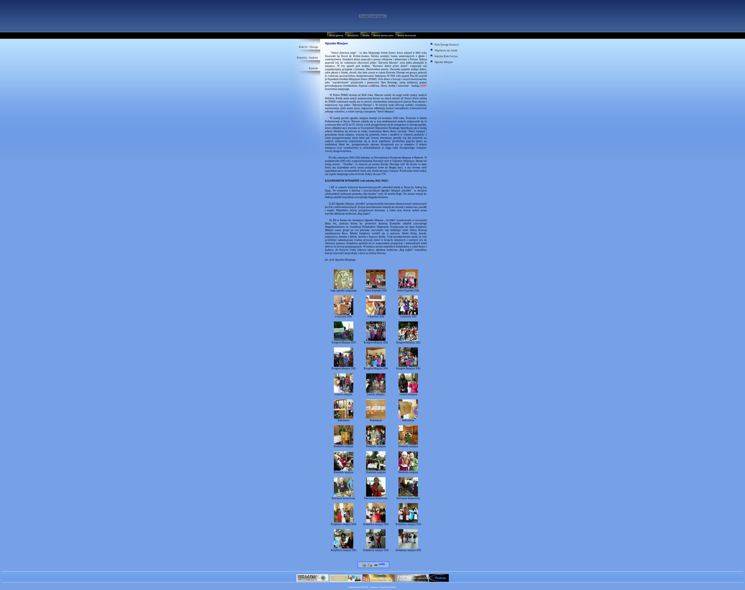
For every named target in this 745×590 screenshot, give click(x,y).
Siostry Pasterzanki (407, 35)
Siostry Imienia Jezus (383, 35)
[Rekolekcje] (343, 417)
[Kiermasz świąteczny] (343, 495)
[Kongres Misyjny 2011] (343, 340)
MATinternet (355, 587)
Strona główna (336, 35)
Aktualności (353, 35)
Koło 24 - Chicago (308, 47)
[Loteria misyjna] (343, 392)
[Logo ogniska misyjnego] (343, 288)
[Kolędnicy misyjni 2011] (343, 521)
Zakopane (374, 587)
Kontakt (313, 68)
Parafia (366, 35)
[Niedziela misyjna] (343, 443)
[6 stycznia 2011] (343, 314)
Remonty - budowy (307, 57)
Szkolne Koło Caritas (446, 56)
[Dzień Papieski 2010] (375, 288)
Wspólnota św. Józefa (446, 50)
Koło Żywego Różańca (447, 44)
